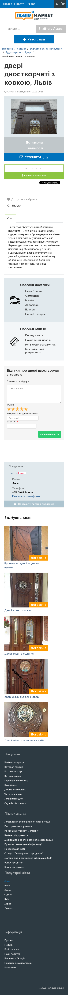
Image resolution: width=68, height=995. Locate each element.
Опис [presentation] (10, 218)
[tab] (10, 219)
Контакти (10, 967)
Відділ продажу (13, 862)
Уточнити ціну (35, 157)
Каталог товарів (13, 766)
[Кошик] (63, 4)
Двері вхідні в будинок (19, 653)
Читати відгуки (13, 794)
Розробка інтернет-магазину (21, 830)
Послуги (19, 3)
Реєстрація (36, 39)
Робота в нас (12, 949)
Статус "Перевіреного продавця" (23, 853)
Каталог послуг (13, 771)
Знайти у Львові (51, 29)
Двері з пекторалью (17, 610)
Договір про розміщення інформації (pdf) (28, 858)
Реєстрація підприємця (18, 826)
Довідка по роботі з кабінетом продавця (28, 839)
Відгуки (16, 205)
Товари (7, 3)
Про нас (9, 940)
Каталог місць (12, 776)
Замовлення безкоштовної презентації (27, 821)
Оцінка (10, 405)
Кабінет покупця (14, 762)
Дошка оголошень (15, 789)
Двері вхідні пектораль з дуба (24, 740)
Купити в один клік (34, 175)
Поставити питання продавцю (35, 503)
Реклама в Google (14, 958)
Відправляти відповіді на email (23, 413)
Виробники (10, 785)
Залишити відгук (49, 434)
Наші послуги (12, 953)
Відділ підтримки (14, 867)
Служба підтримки (15, 803)
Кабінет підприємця (16, 835)
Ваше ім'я (12, 421)
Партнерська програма (18, 963)
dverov (13, 473)
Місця (31, 3)
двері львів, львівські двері (21, 697)
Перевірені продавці (16, 780)
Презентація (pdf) (14, 848)
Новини (8, 944)
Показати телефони (26, 496)
